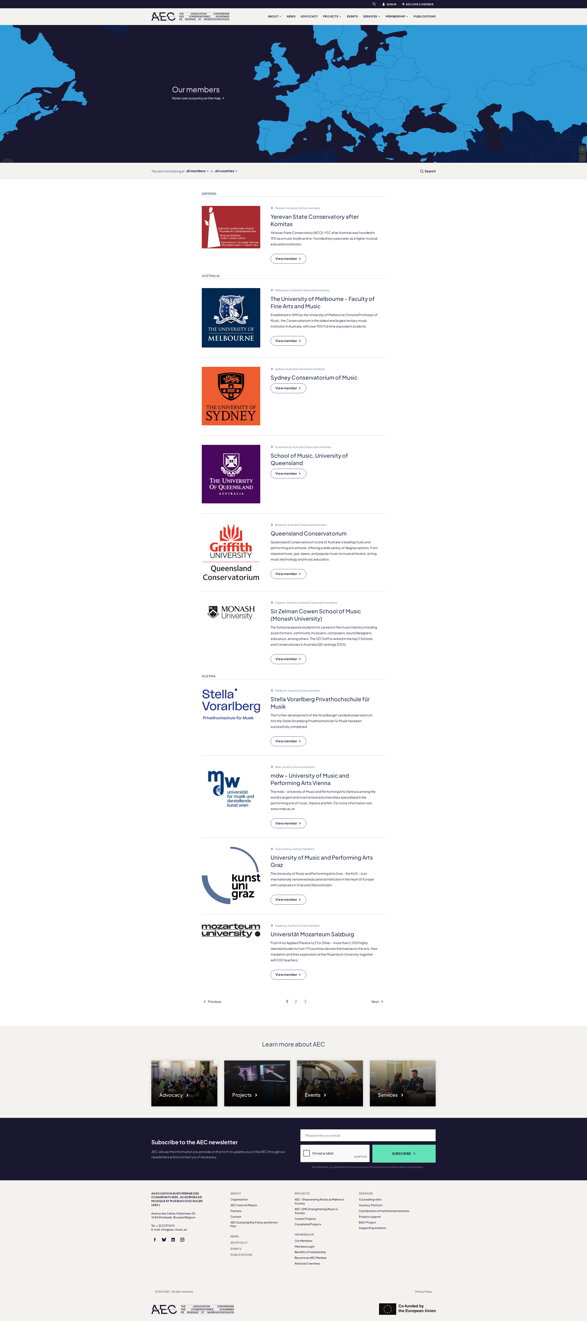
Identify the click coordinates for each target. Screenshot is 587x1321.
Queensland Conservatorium (309, 533)
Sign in (391, 4)
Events (352, 16)
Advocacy (309, 16)
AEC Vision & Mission (243, 1205)
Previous (214, 1001)
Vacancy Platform (370, 1205)
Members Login (305, 1246)
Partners (235, 1211)
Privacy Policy (423, 1291)
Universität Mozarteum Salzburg (312, 934)
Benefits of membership (310, 1252)
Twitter (164, 1239)
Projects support (370, 1216)
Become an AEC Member (311, 1257)
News (291, 16)
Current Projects (305, 1218)
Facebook (154, 1239)
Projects (331, 16)
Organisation (239, 1199)
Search (430, 171)
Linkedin (173, 1239)
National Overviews (307, 1263)
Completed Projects (308, 1224)
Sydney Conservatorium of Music (314, 377)
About (273, 16)
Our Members (303, 1240)
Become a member (419, 4)
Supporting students (372, 1228)
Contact (235, 1216)
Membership (396, 16)
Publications (425, 16)
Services (370, 16)
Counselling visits (370, 1199)
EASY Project (367, 1222)
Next (375, 1001)
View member (286, 258)
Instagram (182, 1239)
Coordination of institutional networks (384, 1211)
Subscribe (401, 1153)
